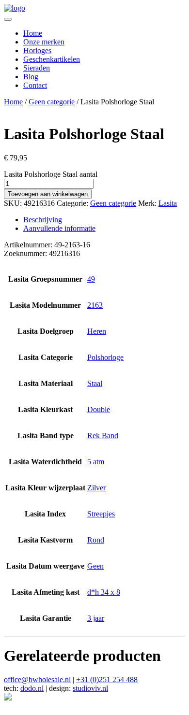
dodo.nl (32, 688)
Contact (35, 85)
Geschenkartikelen (51, 59)
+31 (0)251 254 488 (107, 679)
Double (98, 409)
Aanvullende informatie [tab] (59, 228)
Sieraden (36, 68)
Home (32, 33)
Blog (30, 76)
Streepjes (101, 514)
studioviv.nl (90, 688)
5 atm (95, 462)
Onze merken (43, 42)
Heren (96, 331)
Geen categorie (52, 102)
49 (91, 279)
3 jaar (95, 618)
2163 (95, 305)
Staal (94, 383)
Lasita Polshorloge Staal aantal (50, 174)
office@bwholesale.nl (37, 679)
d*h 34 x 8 (103, 592)
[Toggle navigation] (8, 19)
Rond (95, 540)
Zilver (96, 488)
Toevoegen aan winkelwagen (48, 194)
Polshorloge (105, 357)
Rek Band (102, 435)
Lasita (167, 203)
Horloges (37, 50)
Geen (95, 566)
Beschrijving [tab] (42, 219)
